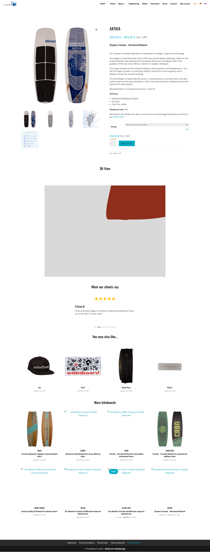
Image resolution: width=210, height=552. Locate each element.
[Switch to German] (201, 5)
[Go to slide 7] (107, 327)
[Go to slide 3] (99, 327)
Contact (173, 4)
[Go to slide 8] (108, 327)
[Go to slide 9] (110, 327)
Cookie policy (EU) (118, 543)
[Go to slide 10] (112, 327)
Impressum (71, 543)
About (121, 4)
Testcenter (155, 4)
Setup (113, 126)
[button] (96, 30)
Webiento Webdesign (115, 549)
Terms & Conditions (86, 543)
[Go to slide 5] (103, 327)
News (165, 4)
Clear (187, 129)
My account (185, 4)
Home (112, 4)
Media (144, 4)
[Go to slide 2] (97, 327)
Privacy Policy (102, 543)
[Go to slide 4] (101, 327)
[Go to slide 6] (105, 327)
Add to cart (126, 143)
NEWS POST (118, 117)
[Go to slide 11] (114, 327)
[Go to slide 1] (95, 327)
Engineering (134, 4)
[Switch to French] (205, 5)
